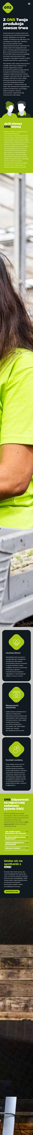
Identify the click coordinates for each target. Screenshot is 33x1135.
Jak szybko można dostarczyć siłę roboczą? (15, 832)
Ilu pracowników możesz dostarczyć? (15, 838)
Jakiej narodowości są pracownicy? (14, 843)
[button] (29, 3)
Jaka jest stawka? (12, 848)
